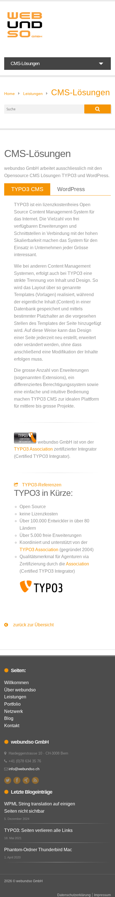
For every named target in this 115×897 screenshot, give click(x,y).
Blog (8, 718)
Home (9, 93)
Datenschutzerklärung (74, 895)
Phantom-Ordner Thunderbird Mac (38, 849)
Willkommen (16, 682)
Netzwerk (13, 711)
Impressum (102, 895)
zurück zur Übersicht (33, 624)
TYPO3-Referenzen (41, 484)
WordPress (71, 189)
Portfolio (12, 704)
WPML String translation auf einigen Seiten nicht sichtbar (39, 807)
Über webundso (20, 689)
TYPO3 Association (33, 449)
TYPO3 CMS (27, 189)
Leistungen (33, 93)
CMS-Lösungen (80, 92)
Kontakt (11, 725)
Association (77, 563)
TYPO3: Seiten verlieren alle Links (38, 830)
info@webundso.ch (24, 769)
